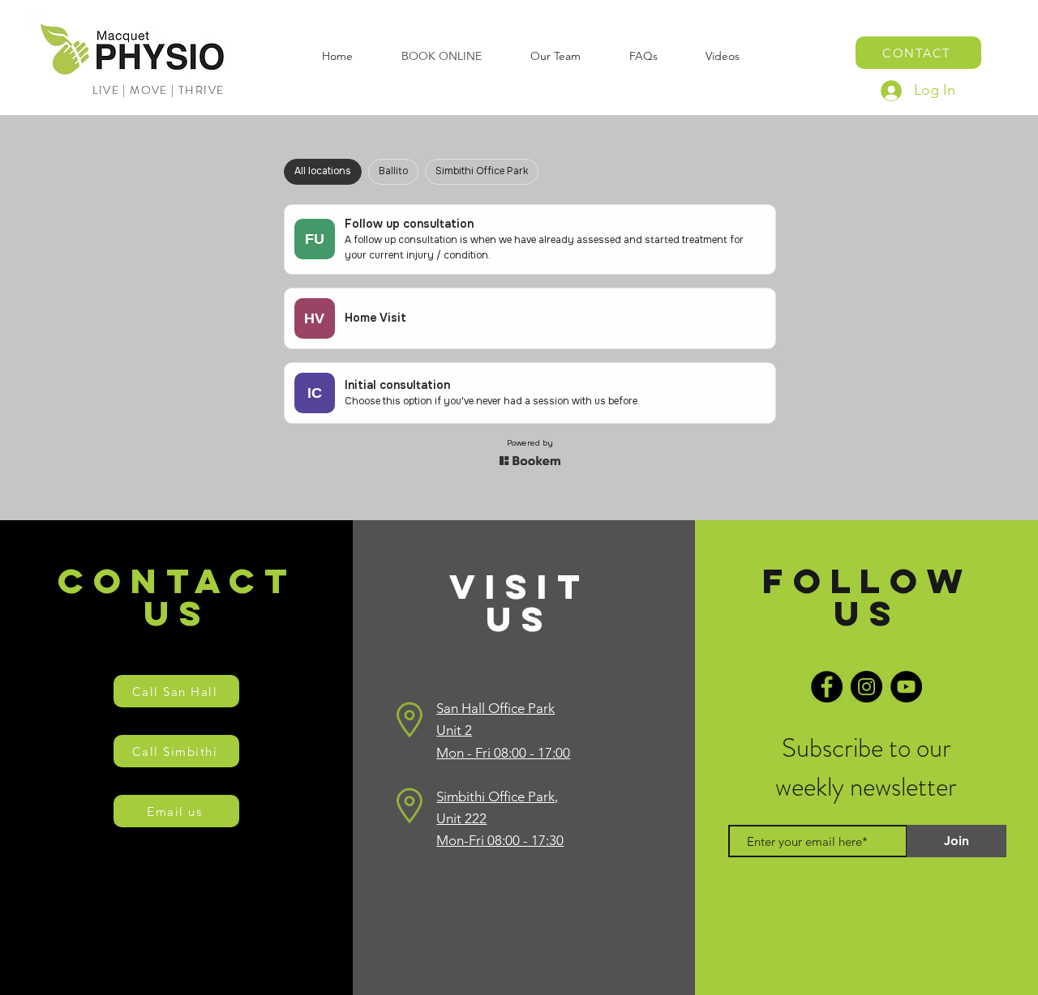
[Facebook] (827, 686)
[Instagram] (866, 686)
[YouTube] (906, 686)
